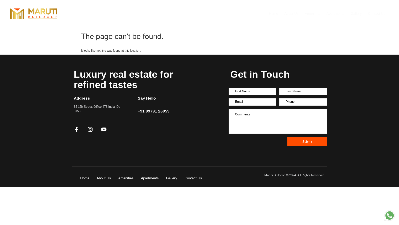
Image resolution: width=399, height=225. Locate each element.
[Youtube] (104, 129)
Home (273, 14)
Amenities (312, 14)
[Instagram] (90, 129)
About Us (291, 14)
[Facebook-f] (76, 129)
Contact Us (376, 14)
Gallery (356, 14)
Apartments (335, 14)
